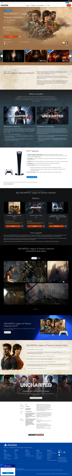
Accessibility (28, 453)
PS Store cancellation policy (51, 453)
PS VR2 (16, 454)
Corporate (5, 457)
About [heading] (5, 450)
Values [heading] (27, 450)
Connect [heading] (59, 450)
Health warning (49, 455)
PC (45, 5)
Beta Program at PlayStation (62, 461)
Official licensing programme (52, 460)
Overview (27, 5)
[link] (8, 10)
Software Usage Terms (64, 473)
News (20, 2)
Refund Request (39, 458)
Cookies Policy (58, 473)
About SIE (5, 451)
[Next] (70, 56)
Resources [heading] (49, 450)
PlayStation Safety (39, 453)
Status (37, 454)
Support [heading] (37, 450)
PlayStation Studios (7, 454)
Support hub (38, 451)
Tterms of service (50, 451)
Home (5, 447)
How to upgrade (40, 5)
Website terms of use (47, 473)
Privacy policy (41, 473)
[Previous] (2, 56)
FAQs (48, 5)
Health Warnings (39, 419)
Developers (49, 457)
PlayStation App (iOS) (61, 457)
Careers (5, 453)
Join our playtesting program (62, 460)
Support (24, 2)
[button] (70, 8)
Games (9, 2)
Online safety (28, 454)
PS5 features (33, 5)
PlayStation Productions (7, 455)
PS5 (6, 2)
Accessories (16, 2)
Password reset (38, 457)
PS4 (15, 453)
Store (4, 2)
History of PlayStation (7, 458)
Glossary (48, 458)
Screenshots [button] (34, 258)
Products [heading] (16, 450)
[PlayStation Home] (2, 3)
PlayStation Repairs (39, 455)
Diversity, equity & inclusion (30, 455)
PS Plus (13, 2)
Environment (28, 451)
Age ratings (49, 454)
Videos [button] (39, 258)
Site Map (53, 473)
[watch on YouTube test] (44, 60)
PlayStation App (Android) (62, 458)
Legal (37, 473)
